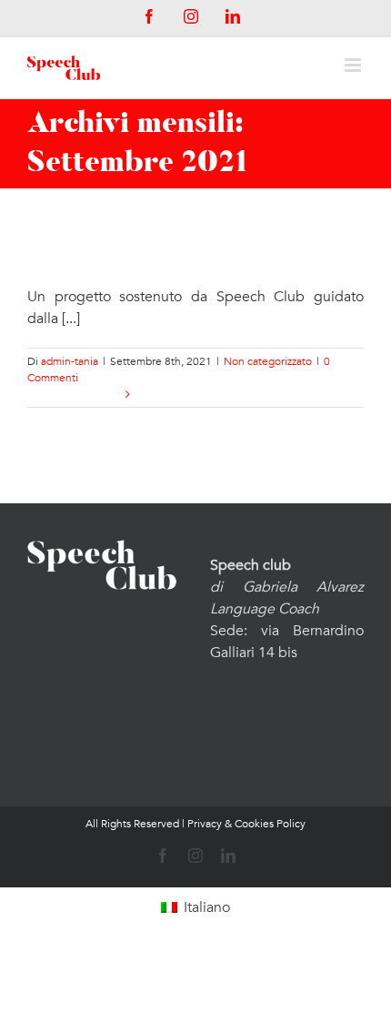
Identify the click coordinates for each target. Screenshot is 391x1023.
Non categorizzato (268, 361)
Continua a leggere (74, 394)
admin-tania (69, 361)
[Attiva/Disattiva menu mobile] (354, 65)
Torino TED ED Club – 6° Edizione (166, 250)
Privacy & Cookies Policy (246, 823)
